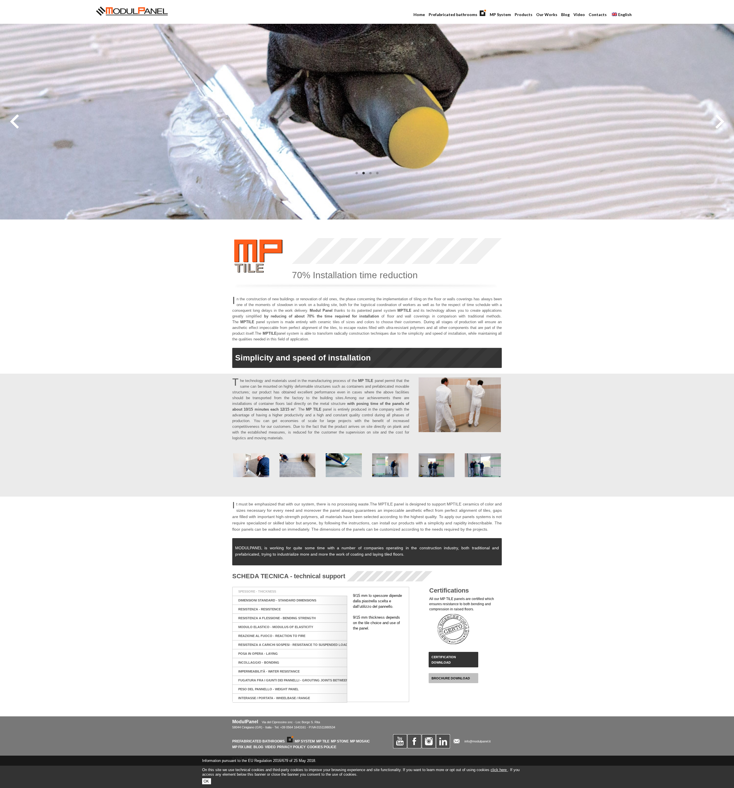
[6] (483, 465)
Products (522, 15)
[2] (298, 465)
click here (499, 770)
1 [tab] (357, 173)
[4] (390, 465)
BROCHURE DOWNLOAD (451, 678)
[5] (437, 465)
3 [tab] (370, 173)
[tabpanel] (367, 121)
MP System (500, 14)
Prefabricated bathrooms (452, 15)
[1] (251, 465)
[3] (344, 465)
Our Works (546, 14)
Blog (565, 14)
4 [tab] (377, 173)
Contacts (598, 14)
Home (419, 14)
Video (579, 14)
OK (206, 781)
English (620, 15)
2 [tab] (363, 173)
